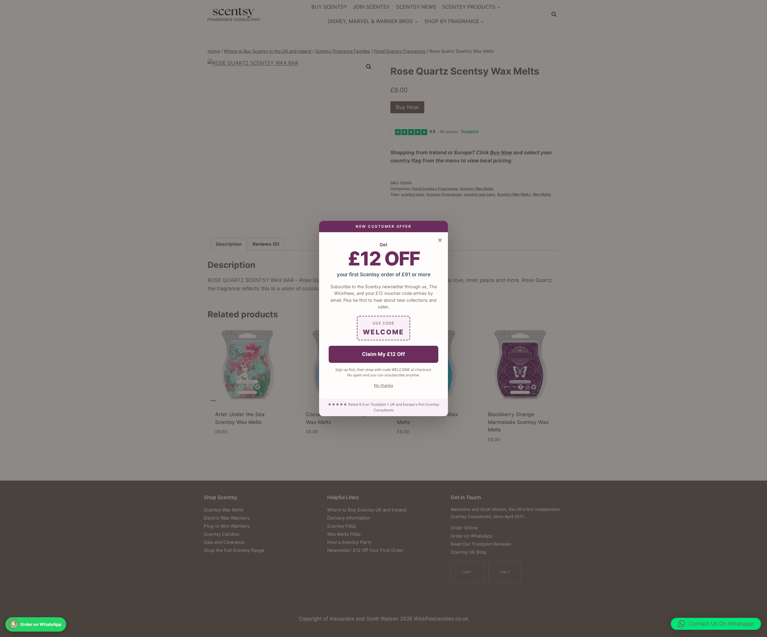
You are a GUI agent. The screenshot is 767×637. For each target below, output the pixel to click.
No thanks (383, 385)
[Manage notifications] (13, 624)
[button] (716, 624)
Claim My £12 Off (383, 354)
